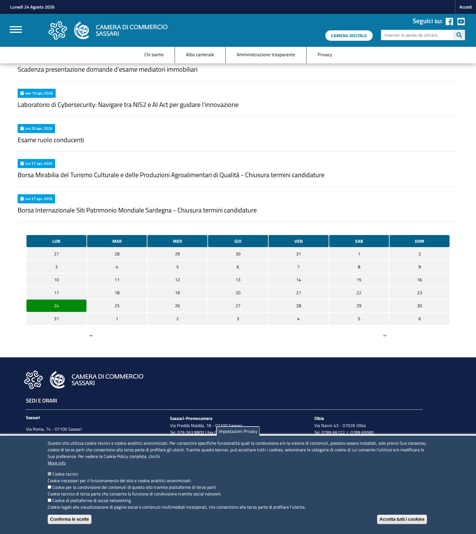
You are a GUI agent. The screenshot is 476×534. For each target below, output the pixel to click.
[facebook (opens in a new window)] (449, 21)
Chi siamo (154, 54)
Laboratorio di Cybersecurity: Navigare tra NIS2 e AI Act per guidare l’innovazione (128, 104)
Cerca (459, 35)
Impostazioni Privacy (238, 431)
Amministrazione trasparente (266, 54)
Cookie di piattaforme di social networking (91, 500)
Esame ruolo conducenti (51, 140)
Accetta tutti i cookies (402, 519)
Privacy (325, 54)
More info (57, 463)
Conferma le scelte (69, 519)
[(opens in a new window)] (461, 21)
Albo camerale (200, 54)
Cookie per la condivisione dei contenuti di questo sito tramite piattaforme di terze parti (134, 487)
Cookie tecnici (65, 474)
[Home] (108, 30)
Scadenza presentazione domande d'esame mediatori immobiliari (108, 69)
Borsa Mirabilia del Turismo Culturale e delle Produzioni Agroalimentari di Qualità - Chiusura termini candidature (171, 175)
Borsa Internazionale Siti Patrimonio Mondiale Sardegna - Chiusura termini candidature (137, 210)
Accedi (465, 7)
